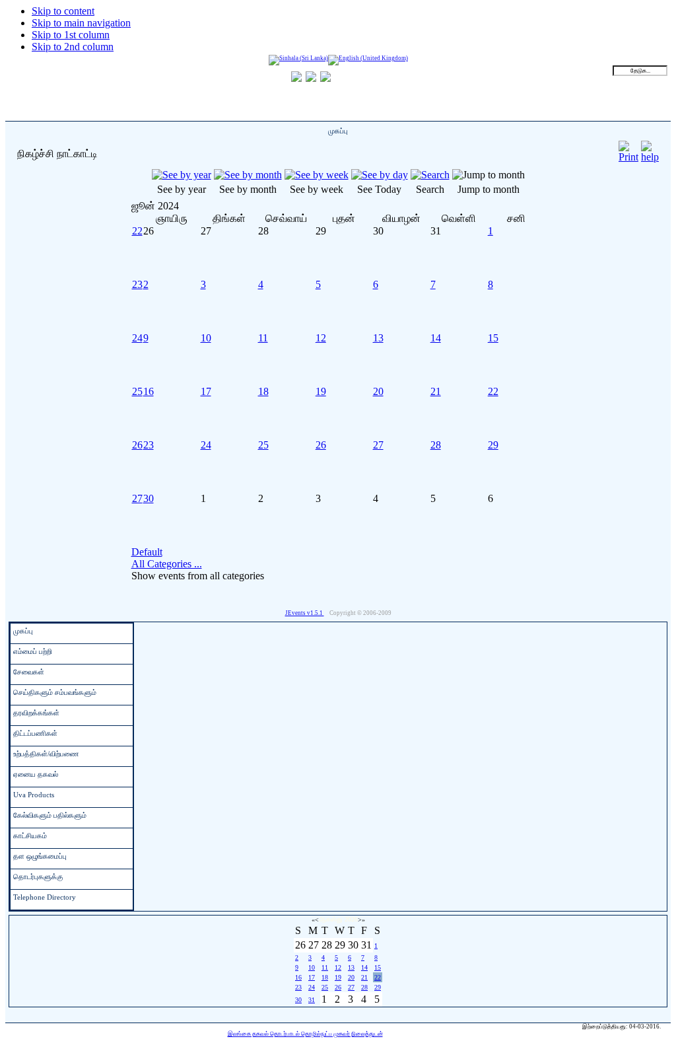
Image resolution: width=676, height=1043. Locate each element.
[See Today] (379, 174)
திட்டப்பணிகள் (35, 733)
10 (206, 337)
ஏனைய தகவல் (35, 774)
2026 (351, 919)
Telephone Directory (44, 897)
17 (206, 391)
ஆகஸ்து (331, 919)
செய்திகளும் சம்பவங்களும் (54, 692)
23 (137, 284)
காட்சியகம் (30, 836)
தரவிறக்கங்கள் (36, 713)
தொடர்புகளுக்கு (38, 877)
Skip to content (63, 11)
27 (378, 444)
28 (435, 444)
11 (263, 337)
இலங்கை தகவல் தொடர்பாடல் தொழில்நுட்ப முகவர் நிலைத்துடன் (305, 1033)
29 (493, 444)
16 (148, 391)
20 (378, 391)
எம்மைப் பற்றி (32, 651)
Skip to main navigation (81, 22)
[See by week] (317, 174)
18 (263, 391)
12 (321, 337)
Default (146, 551)
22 (137, 230)
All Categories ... (166, 563)
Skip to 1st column (71, 34)
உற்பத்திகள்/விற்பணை (46, 754)
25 (137, 391)
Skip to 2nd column (73, 46)
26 (137, 444)
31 (311, 999)
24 (137, 337)
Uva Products (33, 795)
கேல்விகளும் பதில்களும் (49, 815)
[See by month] (248, 174)
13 (378, 337)
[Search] (430, 174)
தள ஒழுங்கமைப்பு (40, 856)
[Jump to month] (488, 174)
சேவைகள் (28, 672)
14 (435, 337)
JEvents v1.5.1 (304, 613)
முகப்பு (23, 631)
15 (493, 337)
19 (321, 391)
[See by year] (181, 174)
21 (435, 391)
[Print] (628, 148)
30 (148, 498)
